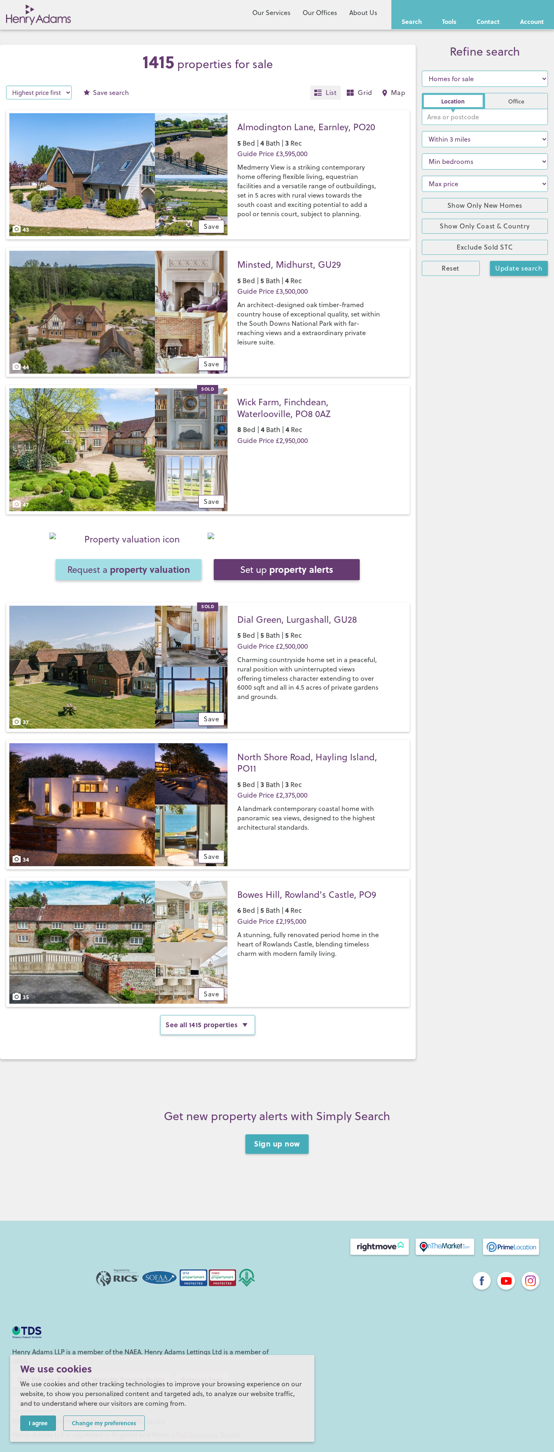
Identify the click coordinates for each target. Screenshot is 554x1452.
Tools (449, 21)
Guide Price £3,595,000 (272, 154)
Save (111, 92)
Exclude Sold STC (485, 247)
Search (412, 21)
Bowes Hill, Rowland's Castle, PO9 (306, 894)
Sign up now (277, 1143)
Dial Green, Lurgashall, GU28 (297, 619)
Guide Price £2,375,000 (272, 795)
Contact (488, 21)
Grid (365, 92)
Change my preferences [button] (104, 1423)
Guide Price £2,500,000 (272, 646)
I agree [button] (38, 1423)
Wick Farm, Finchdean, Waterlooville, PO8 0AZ (284, 408)
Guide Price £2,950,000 (272, 440)
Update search (518, 268)
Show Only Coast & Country (485, 226)
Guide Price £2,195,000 (271, 921)
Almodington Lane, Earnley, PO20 (306, 126)
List (331, 92)
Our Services (271, 12)
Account (532, 21)
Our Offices (320, 12)
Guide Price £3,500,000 (272, 291)
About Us (363, 12)
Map (398, 92)
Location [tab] (453, 101)
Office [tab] (516, 101)
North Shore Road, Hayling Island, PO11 (307, 763)
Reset (451, 268)
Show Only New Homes (484, 205)
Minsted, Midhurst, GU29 (289, 264)
